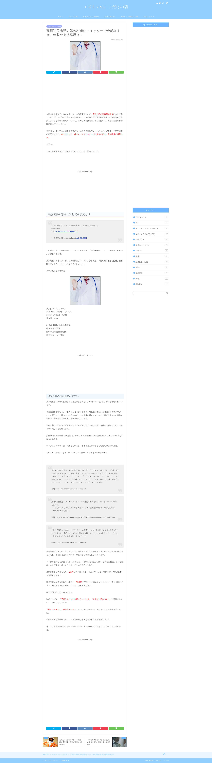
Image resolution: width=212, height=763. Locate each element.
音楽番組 (151, 284)
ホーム (60, 16)
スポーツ (151, 251)
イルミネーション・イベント (151, 228)
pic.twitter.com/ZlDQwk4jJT (66, 231)
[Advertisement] (85, 93)
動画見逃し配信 (151, 262)
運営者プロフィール (91, 16)
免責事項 (64, 760)
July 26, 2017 (81, 238)
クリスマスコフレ (151, 245)
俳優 (151, 256)
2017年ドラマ (151, 217)
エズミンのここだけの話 (106, 6)
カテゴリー (73, 16)
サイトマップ (149, 16)
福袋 (151, 279)
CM (151, 223)
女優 (151, 267)
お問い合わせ (109, 16)
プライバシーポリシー (129, 16)
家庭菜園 (151, 273)
